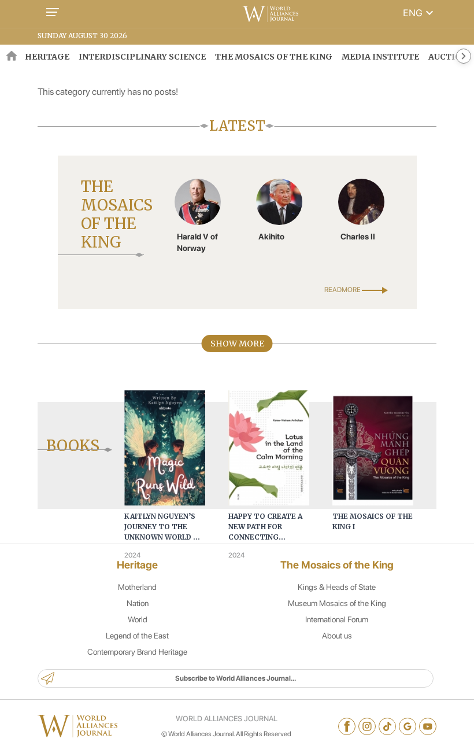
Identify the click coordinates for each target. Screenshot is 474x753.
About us (337, 635)
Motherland (137, 587)
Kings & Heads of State (337, 587)
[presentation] (75, 449)
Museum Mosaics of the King (337, 603)
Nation (138, 603)
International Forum (336, 619)
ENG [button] (419, 13)
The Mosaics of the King (273, 56)
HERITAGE (47, 56)
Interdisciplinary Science (142, 56)
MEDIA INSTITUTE (380, 56)
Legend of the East (137, 635)
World (137, 619)
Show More (237, 343)
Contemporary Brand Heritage (137, 651)
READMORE (343, 290)
